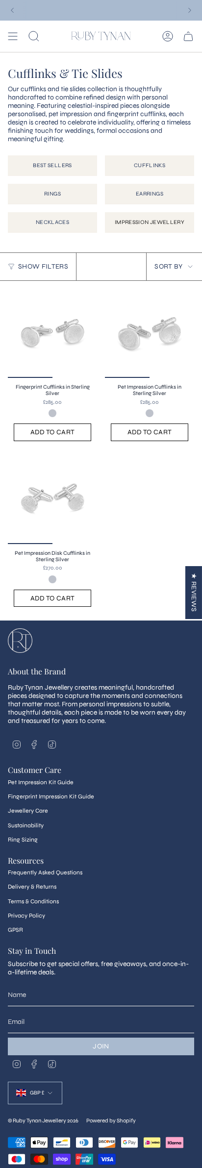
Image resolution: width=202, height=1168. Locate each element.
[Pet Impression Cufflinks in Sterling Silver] (149, 333)
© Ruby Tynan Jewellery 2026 (43, 1120)
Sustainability (26, 825)
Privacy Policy (26, 915)
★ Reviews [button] (194, 592)
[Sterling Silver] (52, 413)
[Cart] (188, 36)
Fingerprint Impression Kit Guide (51, 796)
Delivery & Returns (32, 886)
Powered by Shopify (111, 1120)
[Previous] (12, 10)
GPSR (15, 929)
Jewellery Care (28, 810)
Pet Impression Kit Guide (41, 782)
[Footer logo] (20, 640)
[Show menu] (13, 36)
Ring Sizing (23, 839)
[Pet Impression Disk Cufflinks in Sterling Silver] (52, 499)
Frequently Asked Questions (45, 872)
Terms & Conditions (33, 901)
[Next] (189, 10)
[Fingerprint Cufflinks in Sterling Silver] (52, 333)
